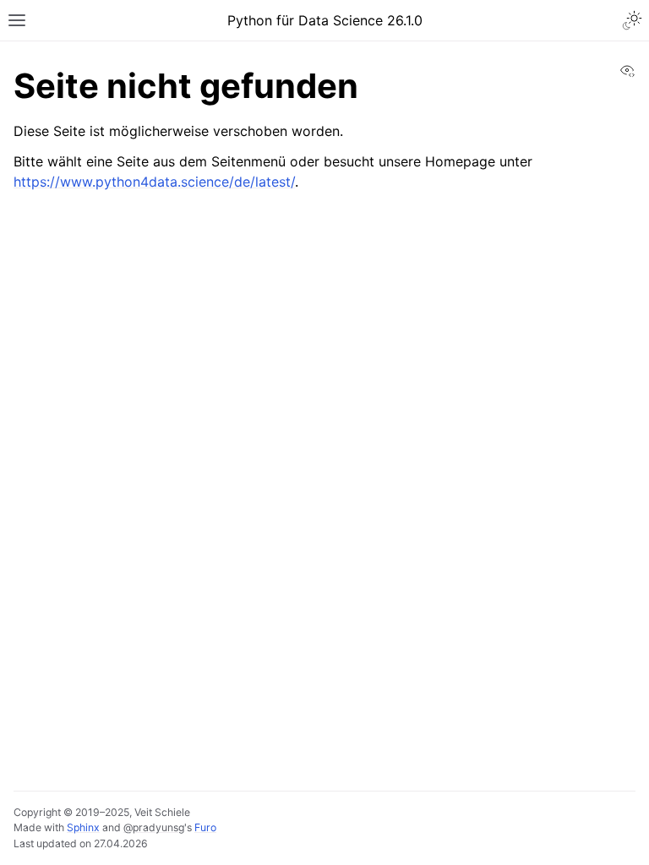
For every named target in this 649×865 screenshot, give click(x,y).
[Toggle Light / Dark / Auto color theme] (632, 20)
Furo (205, 827)
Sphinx (83, 827)
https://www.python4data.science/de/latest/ (154, 181)
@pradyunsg (153, 827)
